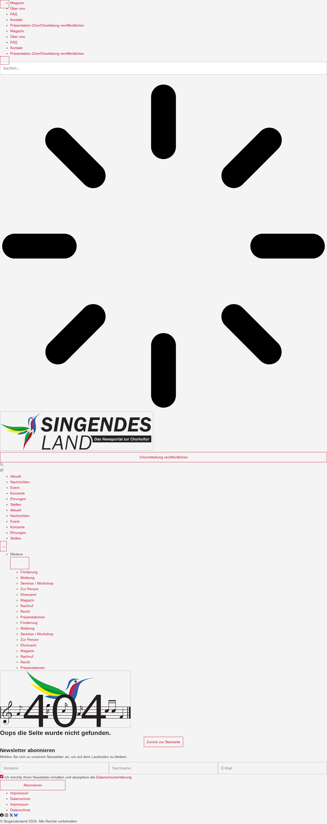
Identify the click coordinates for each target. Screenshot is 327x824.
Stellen (15, 504)
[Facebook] (2, 815)
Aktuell (15, 476)
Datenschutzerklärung (114, 777)
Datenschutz (20, 799)
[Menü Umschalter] (3, 546)
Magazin (27, 600)
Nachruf (26, 606)
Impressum (19, 793)
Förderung (29, 572)
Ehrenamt (28, 594)
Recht (25, 611)
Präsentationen (32, 617)
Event (14, 488)
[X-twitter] (11, 815)
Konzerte (17, 493)
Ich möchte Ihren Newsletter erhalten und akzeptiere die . (68, 777)
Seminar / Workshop (36, 583)
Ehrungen (18, 499)
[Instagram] (6, 815)
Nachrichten (20, 482)
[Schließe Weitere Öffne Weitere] (19, 563)
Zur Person (29, 589)
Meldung (27, 578)
